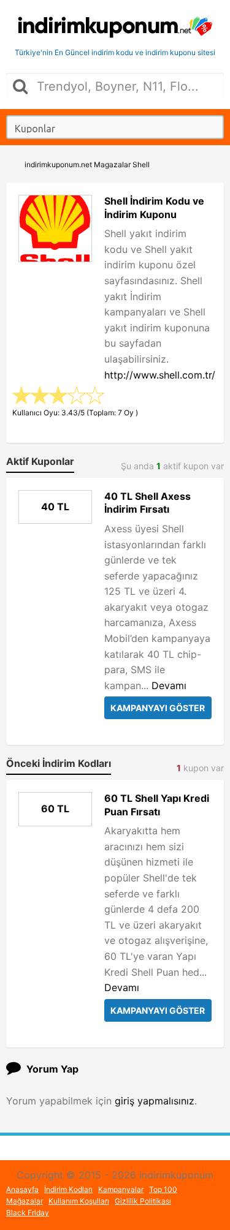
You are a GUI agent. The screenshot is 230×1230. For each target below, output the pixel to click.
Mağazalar (24, 1200)
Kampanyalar (121, 1189)
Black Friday (27, 1212)
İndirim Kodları (68, 1189)
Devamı (168, 685)
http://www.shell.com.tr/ (159, 375)
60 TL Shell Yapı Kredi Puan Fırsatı (156, 805)
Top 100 (163, 1189)
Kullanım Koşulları (78, 1200)
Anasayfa (22, 1189)
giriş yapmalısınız (154, 1101)
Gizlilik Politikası (143, 1200)
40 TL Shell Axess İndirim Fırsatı (147, 503)
